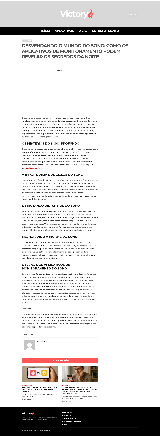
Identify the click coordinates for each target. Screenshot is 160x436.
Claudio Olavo (42, 342)
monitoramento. (32, 168)
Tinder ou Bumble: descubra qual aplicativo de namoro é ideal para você (40, 389)
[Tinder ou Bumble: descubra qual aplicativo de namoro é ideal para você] (40, 374)
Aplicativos (27, 41)
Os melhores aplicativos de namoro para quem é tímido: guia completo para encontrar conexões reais (79, 390)
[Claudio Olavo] (29, 345)
